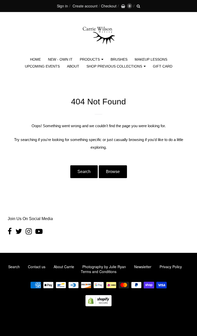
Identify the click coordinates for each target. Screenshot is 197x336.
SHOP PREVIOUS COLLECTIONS (114, 66)
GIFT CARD (162, 66)
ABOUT (73, 66)
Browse (113, 171)
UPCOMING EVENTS (42, 66)
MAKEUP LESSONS (151, 59)
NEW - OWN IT (60, 59)
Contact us (36, 266)
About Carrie (64, 266)
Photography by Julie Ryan (104, 266)
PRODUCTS (90, 59)
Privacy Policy (171, 266)
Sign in (62, 5)
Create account (85, 5)
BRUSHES (119, 59)
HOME (35, 59)
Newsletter (142, 266)
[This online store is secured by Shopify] (98, 305)
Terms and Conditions (98, 271)
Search (84, 171)
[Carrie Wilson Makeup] (98, 47)
